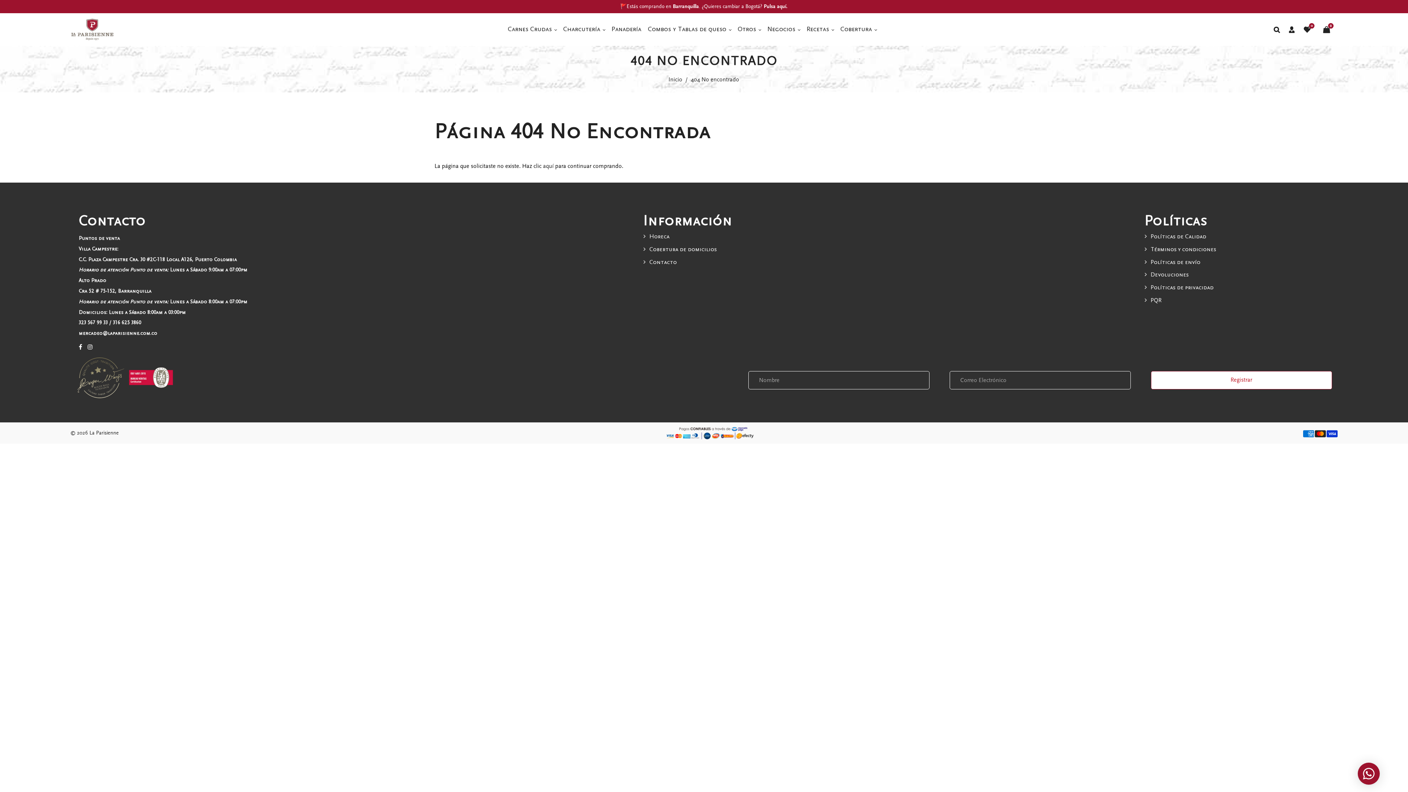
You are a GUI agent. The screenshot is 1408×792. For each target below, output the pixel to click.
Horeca (659, 236)
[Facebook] (80, 347)
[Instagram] (90, 347)
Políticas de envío (1175, 262)
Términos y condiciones (1183, 249)
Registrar (1241, 380)
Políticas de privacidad (1182, 287)
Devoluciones (1170, 274)
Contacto (663, 262)
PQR (1156, 300)
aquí (548, 166)
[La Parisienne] (92, 29)
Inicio (675, 79)
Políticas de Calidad (1178, 236)
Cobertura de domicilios (683, 249)
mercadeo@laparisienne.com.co (118, 333)
